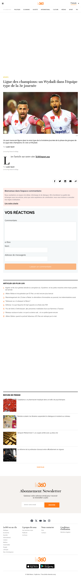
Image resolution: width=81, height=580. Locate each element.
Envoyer (52, 505)
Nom (7, 246)
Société (35, 9)
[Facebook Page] (32, 520)
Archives (24, 535)
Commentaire (11, 220)
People (5, 547)
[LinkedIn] (45, 520)
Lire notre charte (11, 204)
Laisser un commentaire (40, 267)
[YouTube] (40, 520)
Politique (17, 9)
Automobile (6, 545)
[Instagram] (49, 520)
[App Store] (32, 566)
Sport (71, 9)
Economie (26, 9)
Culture (55, 9)
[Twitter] (36, 520)
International (45, 9)
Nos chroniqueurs (8, 552)
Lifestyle (5, 549)
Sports (5, 77)
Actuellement (7, 9)
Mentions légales (65, 532)
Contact (43, 532)
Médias (63, 9)
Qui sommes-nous (27, 530)
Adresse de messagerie (15, 255)
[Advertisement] (40, 36)
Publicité (24, 532)
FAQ (42, 530)
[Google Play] (47, 566)
